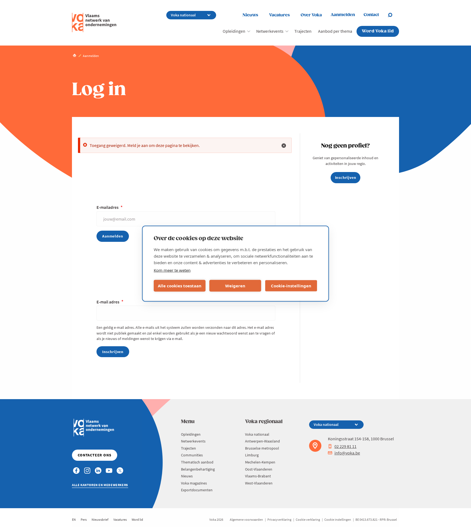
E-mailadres (107, 207)
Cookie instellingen (337, 519)
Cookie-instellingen (291, 285)
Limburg (252, 455)
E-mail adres (108, 302)
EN (74, 519)
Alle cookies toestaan (179, 285)
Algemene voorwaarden (246, 519)
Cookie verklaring (308, 519)
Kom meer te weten (172, 270)
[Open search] (393, 15)
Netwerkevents (269, 31)
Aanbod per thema (335, 31)
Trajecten (303, 31)
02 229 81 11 (345, 446)
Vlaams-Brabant (258, 476)
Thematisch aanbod (197, 462)
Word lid (137, 519)
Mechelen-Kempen (260, 462)
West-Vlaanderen (259, 483)
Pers (84, 519)
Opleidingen (234, 31)
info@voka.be (347, 453)
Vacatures (279, 15)
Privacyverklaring (279, 519)
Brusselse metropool (262, 448)
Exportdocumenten (197, 489)
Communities (192, 455)
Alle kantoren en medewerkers (100, 485)
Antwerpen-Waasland (262, 441)
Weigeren (235, 285)
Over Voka (311, 15)
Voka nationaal (257, 434)
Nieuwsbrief (100, 519)
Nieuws (250, 15)
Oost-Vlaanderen (258, 469)
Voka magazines (194, 483)
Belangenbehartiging (198, 469)
